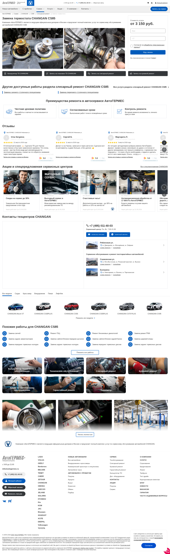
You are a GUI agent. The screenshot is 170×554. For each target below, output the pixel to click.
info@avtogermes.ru (10, 469)
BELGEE (41, 470)
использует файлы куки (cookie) (83, 548)
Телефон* (133, 35)
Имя (131, 28)
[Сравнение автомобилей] (152, 3)
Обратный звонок (120, 234)
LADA (40, 457)
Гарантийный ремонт (118, 470)
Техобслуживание (116, 460)
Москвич (41, 512)
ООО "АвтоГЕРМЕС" (17, 535)
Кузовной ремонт (116, 467)
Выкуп (70, 483)
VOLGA (41, 460)
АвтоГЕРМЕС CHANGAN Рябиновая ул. (18, 132)
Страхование (145, 463)
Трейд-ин (143, 473)
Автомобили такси (75, 470)
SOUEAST (42, 515)
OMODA (41, 486)
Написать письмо (97, 234)
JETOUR (41, 479)
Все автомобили (74, 460)
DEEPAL (41, 522)
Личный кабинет (15, 481)
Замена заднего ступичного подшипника (22, 92)
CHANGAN (42, 483)
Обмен (70, 489)
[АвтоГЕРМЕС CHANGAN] (30, 3)
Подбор (71, 492)
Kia (39, 502)
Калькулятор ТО (116, 473)
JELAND (41, 492)
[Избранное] (148, 3)
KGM (40, 505)
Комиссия (71, 486)
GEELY (41, 463)
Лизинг (142, 470)
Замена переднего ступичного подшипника (79, 92)
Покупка (71, 476)
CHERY (41, 476)
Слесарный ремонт (117, 463)
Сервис (112, 489)
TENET (41, 473)
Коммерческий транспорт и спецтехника (83, 467)
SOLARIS (42, 496)
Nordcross (42, 467)
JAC (39, 509)
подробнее (117, 248)
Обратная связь (98, 3)
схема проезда (105, 248)
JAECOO (41, 489)
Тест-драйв (144, 476)
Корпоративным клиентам (150, 479)
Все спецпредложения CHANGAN (154, 167)
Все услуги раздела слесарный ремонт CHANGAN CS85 (140, 87)
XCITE (40, 518)
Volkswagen (43, 525)
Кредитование (145, 467)
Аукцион (71, 479)
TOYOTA (41, 528)
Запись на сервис (159, 9)
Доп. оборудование (117, 476)
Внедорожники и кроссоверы (79, 463)
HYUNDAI (42, 499)
